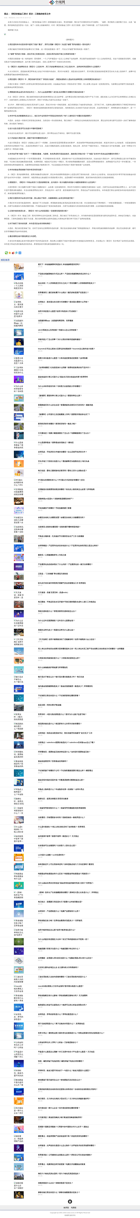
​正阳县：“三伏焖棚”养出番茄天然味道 (53, 574)
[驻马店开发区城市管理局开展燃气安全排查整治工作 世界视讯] (19, 585)
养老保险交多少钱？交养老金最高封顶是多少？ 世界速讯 (60, 920)
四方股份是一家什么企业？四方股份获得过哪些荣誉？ (59, 1108)
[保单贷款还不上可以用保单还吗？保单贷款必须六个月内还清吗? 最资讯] (19, 866)
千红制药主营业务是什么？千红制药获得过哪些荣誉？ (59, 695)
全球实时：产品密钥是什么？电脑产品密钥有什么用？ (59, 911)
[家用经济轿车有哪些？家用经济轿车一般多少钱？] (19, 426)
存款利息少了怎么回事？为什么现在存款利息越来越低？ (60, 339)
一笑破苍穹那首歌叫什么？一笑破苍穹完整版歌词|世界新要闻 (62, 808)
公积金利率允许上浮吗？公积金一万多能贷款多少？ (58, 1042)
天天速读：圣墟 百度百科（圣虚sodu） (53, 592)
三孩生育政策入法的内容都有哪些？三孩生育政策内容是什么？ (62, 977)
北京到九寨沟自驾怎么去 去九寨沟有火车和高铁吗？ (58, 967)
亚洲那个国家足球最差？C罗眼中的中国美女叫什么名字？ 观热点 (63, 1127)
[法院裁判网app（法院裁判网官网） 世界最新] (19, 323)
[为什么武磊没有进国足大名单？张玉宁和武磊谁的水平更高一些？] (19, 941)
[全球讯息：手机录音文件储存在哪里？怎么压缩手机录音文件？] (19, 454)
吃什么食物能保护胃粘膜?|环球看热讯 (53, 667)
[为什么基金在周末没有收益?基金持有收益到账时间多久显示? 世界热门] (19, 885)
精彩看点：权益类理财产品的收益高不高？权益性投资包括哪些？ (63, 1136)
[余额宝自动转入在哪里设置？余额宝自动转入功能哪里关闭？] (19, 520)
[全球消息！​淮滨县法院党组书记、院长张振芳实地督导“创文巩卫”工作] (19, 735)
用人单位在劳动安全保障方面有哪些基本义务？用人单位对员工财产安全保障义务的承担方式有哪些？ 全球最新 (81, 649)
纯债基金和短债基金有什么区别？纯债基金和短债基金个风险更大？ (64, 874)
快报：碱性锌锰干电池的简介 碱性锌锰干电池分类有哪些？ (61, 1061)
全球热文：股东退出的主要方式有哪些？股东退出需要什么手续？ (63, 302)
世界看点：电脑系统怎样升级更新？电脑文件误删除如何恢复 (61, 1164)
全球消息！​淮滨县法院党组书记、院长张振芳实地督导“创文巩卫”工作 (65, 733)
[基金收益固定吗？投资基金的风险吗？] (19, 763)
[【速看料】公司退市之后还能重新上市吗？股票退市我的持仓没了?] (19, 416)
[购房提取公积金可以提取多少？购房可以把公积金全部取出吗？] (19, 1007)
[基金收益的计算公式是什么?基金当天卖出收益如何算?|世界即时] (19, 379)
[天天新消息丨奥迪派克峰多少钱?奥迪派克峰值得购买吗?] (19, 1120)
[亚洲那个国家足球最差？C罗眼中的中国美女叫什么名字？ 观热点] (19, 1129)
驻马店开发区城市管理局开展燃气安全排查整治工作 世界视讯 (62, 583)
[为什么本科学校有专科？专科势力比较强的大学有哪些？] (19, 388)
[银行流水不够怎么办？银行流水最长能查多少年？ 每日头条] (19, 679)
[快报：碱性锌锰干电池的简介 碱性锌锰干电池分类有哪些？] (19, 1063)
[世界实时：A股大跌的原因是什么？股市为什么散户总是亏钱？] (19, 716)
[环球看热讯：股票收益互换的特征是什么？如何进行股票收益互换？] (19, 754)
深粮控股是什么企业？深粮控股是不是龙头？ (55, 1183)
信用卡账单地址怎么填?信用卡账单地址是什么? (56, 930)
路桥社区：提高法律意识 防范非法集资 (53, 799)
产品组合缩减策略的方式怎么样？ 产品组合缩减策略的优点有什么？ (64, 274)
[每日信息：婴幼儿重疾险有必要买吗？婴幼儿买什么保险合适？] (19, 473)
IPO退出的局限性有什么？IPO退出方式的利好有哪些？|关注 (61, 480)
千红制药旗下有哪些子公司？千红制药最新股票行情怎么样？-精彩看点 (65, 770)
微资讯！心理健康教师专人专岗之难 (52, 555)
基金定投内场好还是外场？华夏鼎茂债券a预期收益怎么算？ (61, 780)
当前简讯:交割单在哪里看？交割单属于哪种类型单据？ (59, 527)
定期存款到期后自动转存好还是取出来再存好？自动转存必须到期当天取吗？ (68, 1089)
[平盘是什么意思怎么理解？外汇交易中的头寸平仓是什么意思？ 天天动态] (19, 1054)
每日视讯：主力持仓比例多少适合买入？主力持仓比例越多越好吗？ (64, 1099)
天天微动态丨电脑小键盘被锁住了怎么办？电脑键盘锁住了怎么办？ (64, 433)
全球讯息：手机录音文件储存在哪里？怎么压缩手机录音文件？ (62, 452)
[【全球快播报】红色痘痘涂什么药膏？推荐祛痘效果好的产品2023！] (19, 370)
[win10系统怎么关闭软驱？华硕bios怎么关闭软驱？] (19, 332)
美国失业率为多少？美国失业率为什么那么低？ (56, 630)
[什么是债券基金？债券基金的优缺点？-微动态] (19, 445)
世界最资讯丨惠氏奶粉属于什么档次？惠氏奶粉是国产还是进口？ (63, 292)
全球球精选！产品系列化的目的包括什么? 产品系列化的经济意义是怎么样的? (68, 545)
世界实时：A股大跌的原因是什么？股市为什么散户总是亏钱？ (62, 714)
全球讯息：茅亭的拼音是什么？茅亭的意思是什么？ (58, 1014)
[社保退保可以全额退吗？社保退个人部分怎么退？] (19, 848)
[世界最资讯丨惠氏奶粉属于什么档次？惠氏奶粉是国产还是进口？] (19, 295)
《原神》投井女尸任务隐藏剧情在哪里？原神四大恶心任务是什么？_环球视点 (68, 892)
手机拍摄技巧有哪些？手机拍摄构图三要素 (54, 508)
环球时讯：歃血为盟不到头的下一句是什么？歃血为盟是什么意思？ (64, 1070)
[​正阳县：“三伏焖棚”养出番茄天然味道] (19, 576)
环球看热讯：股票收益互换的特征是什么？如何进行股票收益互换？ (64, 752)
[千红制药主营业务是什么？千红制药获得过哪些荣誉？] (19, 698)
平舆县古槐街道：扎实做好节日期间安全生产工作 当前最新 (61, 536)
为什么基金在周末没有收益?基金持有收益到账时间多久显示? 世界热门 (65, 883)
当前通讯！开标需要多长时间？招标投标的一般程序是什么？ (61, 817)
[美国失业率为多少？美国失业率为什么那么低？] (19, 632)
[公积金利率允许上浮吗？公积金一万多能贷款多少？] (19, 1045)
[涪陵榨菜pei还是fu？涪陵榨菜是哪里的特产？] (19, 501)
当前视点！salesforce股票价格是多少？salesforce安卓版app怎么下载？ (66, 742)
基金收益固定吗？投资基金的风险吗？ (53, 761)
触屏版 (66, 1208)
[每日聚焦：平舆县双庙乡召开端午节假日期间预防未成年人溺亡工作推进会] (19, 604)
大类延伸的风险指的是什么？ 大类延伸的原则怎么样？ (59, 658)
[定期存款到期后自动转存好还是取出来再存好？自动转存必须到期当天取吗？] (19, 1091)
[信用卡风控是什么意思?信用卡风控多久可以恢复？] (19, 313)
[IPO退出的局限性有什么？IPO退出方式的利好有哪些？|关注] (19, 482)
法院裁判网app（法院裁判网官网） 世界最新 (55, 321)
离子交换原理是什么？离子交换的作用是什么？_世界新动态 (61, 1024)
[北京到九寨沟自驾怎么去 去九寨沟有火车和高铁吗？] (19, 970)
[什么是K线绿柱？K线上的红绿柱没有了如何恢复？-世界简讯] (19, 829)
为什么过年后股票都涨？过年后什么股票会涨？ (56, 620)
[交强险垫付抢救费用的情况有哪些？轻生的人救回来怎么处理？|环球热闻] (19, 491)
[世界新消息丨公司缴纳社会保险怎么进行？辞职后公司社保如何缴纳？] (19, 1157)
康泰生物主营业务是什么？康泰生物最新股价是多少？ (59, 1192)
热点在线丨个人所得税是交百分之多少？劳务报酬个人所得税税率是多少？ (67, 283)
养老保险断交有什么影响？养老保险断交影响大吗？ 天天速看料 (63, 995)
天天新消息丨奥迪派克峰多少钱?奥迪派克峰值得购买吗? (60, 1117)
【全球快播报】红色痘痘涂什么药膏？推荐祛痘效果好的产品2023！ (64, 367)
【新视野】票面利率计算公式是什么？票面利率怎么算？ (60, 396)
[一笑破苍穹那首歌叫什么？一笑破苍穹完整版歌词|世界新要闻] (19, 810)
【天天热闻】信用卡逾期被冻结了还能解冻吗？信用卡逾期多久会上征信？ (67, 639)
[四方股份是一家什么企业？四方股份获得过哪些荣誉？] (19, 1110)
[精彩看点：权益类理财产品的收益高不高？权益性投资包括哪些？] (19, 1138)
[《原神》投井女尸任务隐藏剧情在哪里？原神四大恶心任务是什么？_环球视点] (19, 895)
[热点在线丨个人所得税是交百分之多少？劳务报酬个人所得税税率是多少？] (19, 285)
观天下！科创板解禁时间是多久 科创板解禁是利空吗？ (59, 264)
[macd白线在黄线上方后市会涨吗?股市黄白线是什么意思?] (19, 988)
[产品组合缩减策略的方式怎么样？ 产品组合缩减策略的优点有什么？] (19, 276)
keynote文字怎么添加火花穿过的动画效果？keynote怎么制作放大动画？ (66, 349)
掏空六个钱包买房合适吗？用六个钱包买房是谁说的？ (59, 1174)
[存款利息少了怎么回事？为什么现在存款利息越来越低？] (19, 342)
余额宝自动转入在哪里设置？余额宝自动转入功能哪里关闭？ (61, 517)
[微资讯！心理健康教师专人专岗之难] (19, 557)
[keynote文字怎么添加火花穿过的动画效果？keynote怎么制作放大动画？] (19, 351)
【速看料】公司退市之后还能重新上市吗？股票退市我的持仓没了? (64, 414)
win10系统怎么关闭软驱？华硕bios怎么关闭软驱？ (58, 330)
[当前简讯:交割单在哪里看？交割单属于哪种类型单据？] (19, 529)
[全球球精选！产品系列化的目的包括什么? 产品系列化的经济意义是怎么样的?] (19, 548)
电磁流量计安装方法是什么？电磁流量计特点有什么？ (59, 949)
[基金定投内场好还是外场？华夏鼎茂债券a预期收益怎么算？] (19, 782)
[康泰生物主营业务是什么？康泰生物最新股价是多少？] (19, 1194)
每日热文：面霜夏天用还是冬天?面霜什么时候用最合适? (60, 902)
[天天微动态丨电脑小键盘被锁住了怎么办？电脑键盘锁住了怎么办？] (19, 435)
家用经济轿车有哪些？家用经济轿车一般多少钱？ (57, 424)
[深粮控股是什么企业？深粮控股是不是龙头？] (19, 1185)
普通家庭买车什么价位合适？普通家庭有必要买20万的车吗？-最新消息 (65, 405)
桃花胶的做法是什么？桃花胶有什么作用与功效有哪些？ (60, 724)
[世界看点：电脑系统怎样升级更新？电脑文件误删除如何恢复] (19, 1166)
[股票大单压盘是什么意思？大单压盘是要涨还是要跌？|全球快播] (19, 360)
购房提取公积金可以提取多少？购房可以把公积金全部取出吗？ (62, 1005)
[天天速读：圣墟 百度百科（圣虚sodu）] (19, 595)
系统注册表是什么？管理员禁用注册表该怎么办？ (57, 611)
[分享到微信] (6, 253)
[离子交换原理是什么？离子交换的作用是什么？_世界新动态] (19, 1026)
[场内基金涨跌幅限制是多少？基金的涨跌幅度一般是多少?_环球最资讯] (19, 688)
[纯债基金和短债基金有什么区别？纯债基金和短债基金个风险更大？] (19, 876)
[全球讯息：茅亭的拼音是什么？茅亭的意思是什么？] (19, 1016)
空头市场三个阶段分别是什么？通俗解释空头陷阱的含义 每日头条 (63, 461)
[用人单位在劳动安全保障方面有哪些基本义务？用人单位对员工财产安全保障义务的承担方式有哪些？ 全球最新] (19, 651)
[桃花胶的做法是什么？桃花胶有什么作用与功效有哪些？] (19, 726)
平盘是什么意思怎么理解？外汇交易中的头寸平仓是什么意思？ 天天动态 (66, 1052)
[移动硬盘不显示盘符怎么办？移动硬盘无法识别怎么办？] (19, 1082)
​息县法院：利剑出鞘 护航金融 (49, 705)
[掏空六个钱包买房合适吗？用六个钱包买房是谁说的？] (19, 1176)
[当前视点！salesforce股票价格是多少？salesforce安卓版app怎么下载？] (19, 745)
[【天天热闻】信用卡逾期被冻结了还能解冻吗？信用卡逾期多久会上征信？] (19, 641)
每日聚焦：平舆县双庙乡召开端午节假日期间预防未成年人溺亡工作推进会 (67, 602)
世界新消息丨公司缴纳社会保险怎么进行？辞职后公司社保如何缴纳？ (65, 1155)
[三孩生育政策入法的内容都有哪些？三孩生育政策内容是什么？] (19, 979)
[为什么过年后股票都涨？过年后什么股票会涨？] (19, 623)
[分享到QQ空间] (9, 253)
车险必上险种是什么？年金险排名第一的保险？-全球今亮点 (61, 789)
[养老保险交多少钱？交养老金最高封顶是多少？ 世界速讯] (19, 923)
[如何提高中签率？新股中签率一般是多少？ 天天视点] (19, 838)
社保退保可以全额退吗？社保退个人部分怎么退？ (57, 845)
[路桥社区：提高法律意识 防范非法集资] (19, 801)
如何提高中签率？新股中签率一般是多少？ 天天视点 (58, 836)
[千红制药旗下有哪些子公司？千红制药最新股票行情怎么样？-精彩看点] (19, 773)
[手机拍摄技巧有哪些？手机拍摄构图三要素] (19, 510)
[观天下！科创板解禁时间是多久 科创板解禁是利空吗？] (19, 267)
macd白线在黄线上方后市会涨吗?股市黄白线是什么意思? (60, 986)
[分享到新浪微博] (13, 253)
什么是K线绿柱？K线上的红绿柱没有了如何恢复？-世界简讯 (61, 827)
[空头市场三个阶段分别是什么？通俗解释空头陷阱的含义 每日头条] (19, 463)
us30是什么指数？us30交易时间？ (51, 855)
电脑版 (73, 1208)
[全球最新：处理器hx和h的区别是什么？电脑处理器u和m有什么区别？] (19, 960)
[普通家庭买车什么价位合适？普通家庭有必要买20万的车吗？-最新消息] (19, 407)
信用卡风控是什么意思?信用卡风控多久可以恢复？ (58, 311)
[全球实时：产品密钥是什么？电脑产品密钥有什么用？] (19, 913)
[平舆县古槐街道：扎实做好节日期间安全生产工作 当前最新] (19, 538)
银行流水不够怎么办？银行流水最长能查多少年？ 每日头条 (61, 677)
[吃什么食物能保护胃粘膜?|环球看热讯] (19, 670)
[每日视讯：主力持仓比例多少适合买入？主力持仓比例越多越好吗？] (19, 1101)
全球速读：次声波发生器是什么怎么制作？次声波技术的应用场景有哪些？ (67, 1145)
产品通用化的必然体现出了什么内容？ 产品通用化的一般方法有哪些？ (65, 564)
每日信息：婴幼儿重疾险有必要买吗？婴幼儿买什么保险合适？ (62, 471)
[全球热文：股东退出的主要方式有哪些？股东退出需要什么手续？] (19, 304)
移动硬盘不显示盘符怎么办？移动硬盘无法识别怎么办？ (60, 1080)
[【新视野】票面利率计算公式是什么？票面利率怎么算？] (19, 398)
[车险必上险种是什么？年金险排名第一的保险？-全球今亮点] (19, 791)
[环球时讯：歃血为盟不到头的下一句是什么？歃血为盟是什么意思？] (19, 1073)
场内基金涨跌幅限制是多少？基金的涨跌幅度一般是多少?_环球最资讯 (65, 686)
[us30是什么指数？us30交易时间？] (19, 857)
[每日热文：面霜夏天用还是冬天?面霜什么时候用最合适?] (19, 904)
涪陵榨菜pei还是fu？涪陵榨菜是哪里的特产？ (56, 499)
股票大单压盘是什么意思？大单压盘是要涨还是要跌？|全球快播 (63, 358)
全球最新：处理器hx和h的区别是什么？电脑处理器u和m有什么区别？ (65, 958)
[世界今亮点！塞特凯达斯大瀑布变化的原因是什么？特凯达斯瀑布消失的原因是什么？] (19, 1035)
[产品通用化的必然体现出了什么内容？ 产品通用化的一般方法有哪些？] (19, 566)
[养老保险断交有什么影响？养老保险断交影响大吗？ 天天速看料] (19, 998)
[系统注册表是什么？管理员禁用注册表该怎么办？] (19, 613)
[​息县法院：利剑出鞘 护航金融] (19, 707)
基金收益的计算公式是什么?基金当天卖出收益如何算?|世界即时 (63, 377)
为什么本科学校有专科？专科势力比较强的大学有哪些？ (60, 386)
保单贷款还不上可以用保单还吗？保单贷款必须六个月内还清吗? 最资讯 (66, 864)
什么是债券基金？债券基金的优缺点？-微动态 (56, 442)
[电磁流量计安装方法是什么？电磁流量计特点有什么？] (19, 951)
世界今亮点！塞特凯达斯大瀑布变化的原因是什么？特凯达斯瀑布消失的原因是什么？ (71, 1033)
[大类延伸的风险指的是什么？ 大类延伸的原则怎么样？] (19, 660)
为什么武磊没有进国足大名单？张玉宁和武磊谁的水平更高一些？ (63, 939)
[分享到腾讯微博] (16, 253)
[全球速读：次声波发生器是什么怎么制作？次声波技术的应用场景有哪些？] (19, 1148)
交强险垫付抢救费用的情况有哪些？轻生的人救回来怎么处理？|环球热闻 (66, 489)
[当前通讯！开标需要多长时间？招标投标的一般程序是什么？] (19, 820)
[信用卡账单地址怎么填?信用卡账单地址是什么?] (19, 932)
